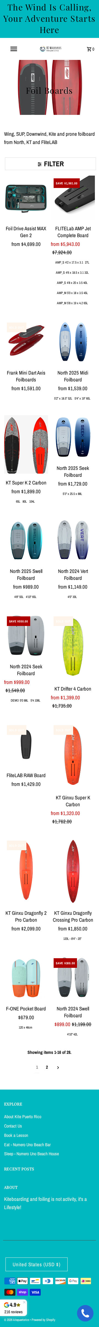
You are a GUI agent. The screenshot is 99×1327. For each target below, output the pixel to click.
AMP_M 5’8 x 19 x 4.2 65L (72, 303)
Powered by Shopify (43, 1320)
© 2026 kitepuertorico (17, 1320)
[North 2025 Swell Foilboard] (26, 540)
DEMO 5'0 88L (19, 700)
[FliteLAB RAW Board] (26, 744)
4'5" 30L (72, 597)
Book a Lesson (16, 1135)
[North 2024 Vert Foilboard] (73, 540)
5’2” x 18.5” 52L (63, 398)
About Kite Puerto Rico (22, 1116)
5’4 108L (35, 700)
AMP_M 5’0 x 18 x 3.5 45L (72, 293)
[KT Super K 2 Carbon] (26, 444)
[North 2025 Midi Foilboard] (73, 342)
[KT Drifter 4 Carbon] (73, 647)
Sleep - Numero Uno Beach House (31, 1154)
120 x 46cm (25, 1027)
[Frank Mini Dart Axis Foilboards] (26, 342)
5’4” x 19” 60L (82, 398)
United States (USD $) (37, 1264)
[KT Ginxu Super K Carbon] (73, 755)
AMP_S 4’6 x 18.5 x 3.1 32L (72, 272)
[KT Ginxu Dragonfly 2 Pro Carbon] (26, 871)
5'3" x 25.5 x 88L (72, 494)
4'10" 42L (72, 1034)
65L (18, 501)
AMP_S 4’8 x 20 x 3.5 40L (72, 283)
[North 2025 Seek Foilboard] (73, 437)
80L (25, 501)
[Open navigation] (13, 49)
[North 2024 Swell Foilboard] (73, 977)
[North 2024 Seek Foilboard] (26, 636)
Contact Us (13, 1126)
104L (32, 501)
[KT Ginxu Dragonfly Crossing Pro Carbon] (73, 871)
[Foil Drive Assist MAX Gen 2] (26, 198)
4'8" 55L (18, 597)
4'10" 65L (31, 597)
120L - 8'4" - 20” (72, 939)
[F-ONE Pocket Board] (26, 977)
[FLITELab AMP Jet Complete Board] (73, 198)
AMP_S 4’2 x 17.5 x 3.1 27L (72, 262)
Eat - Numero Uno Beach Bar (27, 1145)
